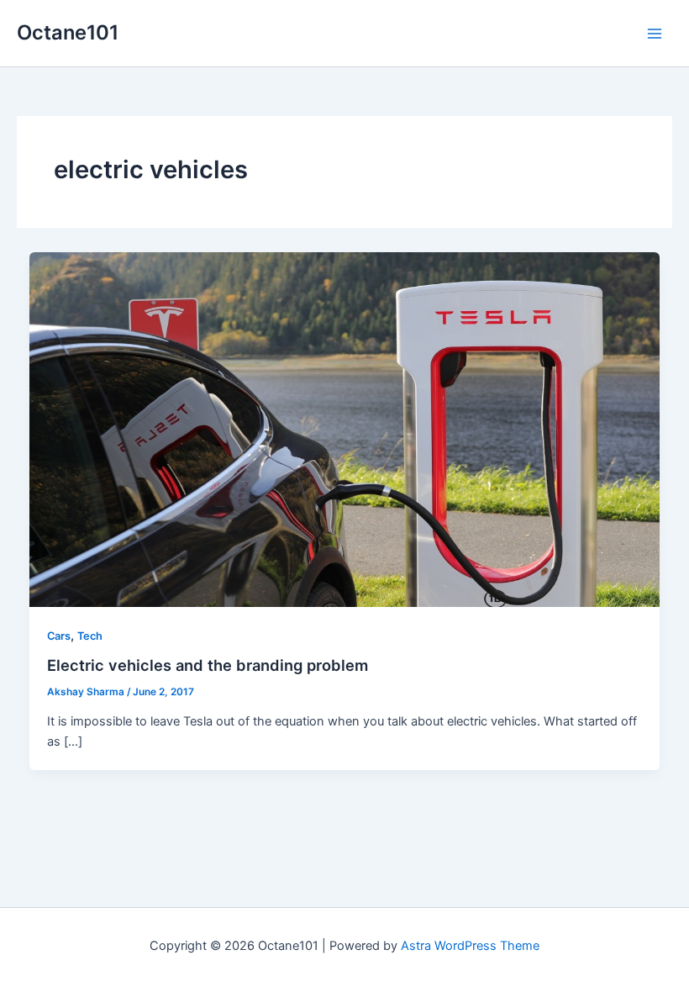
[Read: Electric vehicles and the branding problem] (344, 428)
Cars (59, 636)
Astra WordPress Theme (470, 945)
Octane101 (67, 32)
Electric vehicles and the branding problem (207, 665)
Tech (90, 636)
